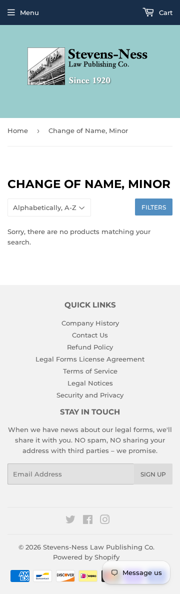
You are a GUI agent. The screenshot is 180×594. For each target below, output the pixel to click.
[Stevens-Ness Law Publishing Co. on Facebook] (87, 521)
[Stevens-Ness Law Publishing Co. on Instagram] (105, 521)
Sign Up (153, 474)
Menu (29, 12)
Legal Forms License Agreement (90, 359)
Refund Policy (90, 347)
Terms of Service (90, 371)
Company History (90, 323)
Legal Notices (90, 383)
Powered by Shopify (86, 557)
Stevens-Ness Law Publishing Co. (98, 547)
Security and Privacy (90, 395)
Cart (164, 12)
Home (18, 130)
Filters (154, 207)
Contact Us (90, 335)
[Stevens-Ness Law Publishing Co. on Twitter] (71, 521)
